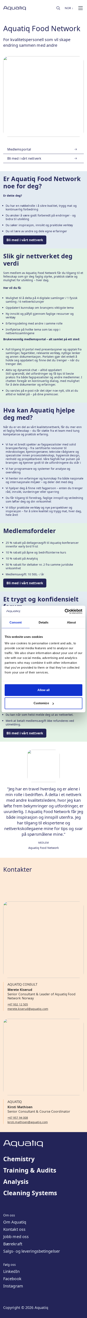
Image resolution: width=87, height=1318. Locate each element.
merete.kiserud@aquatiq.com (27, 1009)
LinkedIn (11, 1271)
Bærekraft (12, 1244)
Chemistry (19, 1159)
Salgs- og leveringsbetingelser (31, 1251)
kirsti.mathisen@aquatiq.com (27, 1122)
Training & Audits (29, 1170)
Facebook (12, 1278)
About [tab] (71, 622)
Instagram (13, 1286)
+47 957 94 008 (17, 1118)
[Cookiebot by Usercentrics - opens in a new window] (64, 611)
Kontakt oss (14, 1229)
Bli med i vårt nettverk (24, 240)
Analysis (16, 1181)
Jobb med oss (16, 1236)
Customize (41, 703)
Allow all (43, 690)
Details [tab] (44, 622)
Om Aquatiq (14, 1222)
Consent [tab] (16, 622)
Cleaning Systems (30, 1193)
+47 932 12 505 (17, 1004)
